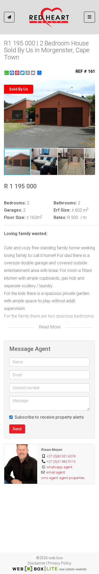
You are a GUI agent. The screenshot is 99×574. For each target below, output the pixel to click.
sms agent (49, 478)
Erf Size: (62, 210)
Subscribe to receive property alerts (49, 417)
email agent (55, 472)
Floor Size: (14, 217)
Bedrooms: (15, 202)
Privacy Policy (59, 563)
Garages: (13, 210)
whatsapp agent (59, 467)
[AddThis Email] (33, 73)
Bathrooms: (65, 202)
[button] (90, 84)
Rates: (60, 217)
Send (17, 429)
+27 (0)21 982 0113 (60, 461)
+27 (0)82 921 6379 (60, 456)
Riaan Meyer (52, 449)
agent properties (71, 478)
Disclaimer (36, 563)
